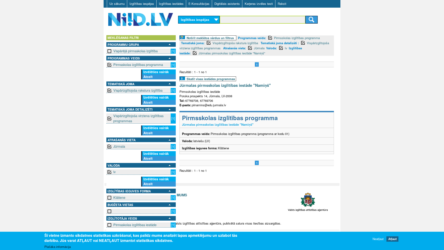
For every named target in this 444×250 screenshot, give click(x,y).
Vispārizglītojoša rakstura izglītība (138, 90)
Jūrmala (119, 146)
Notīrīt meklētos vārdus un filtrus (210, 38)
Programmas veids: (252, 38)
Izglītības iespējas (142, 3)
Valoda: (271, 48)
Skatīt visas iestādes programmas (211, 79)
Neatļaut (378, 239)
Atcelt (148, 76)
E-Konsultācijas (199, 3)
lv (114, 171)
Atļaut (392, 239)
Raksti (282, 3)
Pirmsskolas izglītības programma (138, 64)
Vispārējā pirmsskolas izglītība (135, 51)
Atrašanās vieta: (234, 48)
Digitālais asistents (227, 3)
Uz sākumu (117, 3)
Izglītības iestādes (171, 3)
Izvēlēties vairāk (156, 71)
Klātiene (119, 197)
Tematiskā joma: (192, 43)
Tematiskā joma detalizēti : (280, 43)
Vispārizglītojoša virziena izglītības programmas (138, 118)
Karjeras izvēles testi (259, 3)
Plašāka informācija (57, 247)
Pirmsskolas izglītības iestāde (135, 224)
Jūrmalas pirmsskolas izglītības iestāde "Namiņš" (232, 53)
